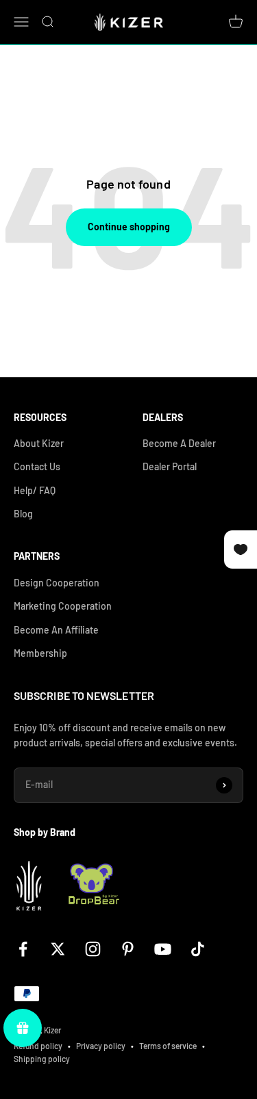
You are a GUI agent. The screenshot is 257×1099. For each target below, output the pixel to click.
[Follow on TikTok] (197, 949)
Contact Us (37, 466)
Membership (40, 653)
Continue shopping (129, 226)
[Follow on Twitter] (58, 949)
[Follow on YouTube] (163, 949)
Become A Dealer (179, 443)
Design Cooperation (56, 582)
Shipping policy (42, 1058)
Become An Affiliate (56, 630)
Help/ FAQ (35, 490)
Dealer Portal (170, 466)
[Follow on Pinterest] (128, 949)
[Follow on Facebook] (23, 949)
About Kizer (39, 443)
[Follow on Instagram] (93, 949)
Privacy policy (100, 1045)
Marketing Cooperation (63, 606)
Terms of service (168, 1045)
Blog (23, 513)
